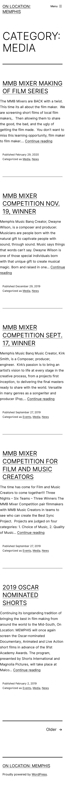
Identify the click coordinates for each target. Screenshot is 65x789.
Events (27, 416)
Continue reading (38, 141)
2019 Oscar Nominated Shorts (20, 595)
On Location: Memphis (26, 765)
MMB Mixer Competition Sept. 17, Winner (32, 335)
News (35, 159)
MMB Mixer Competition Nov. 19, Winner (31, 203)
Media (26, 159)
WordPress (39, 774)
